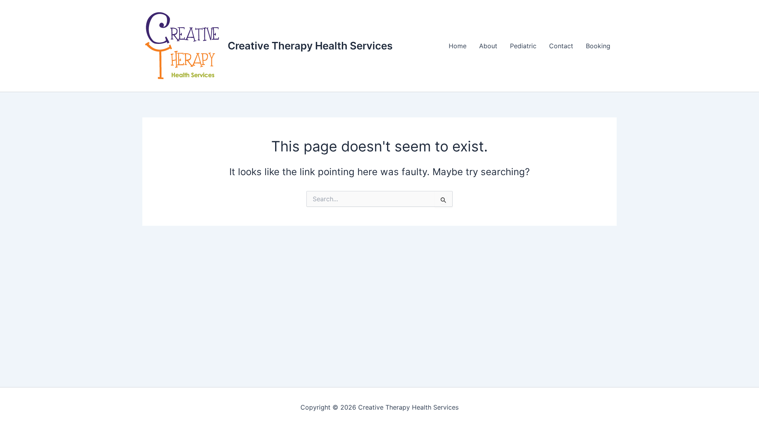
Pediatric (523, 46)
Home (457, 46)
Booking (598, 46)
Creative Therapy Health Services (310, 46)
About (488, 46)
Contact (561, 46)
